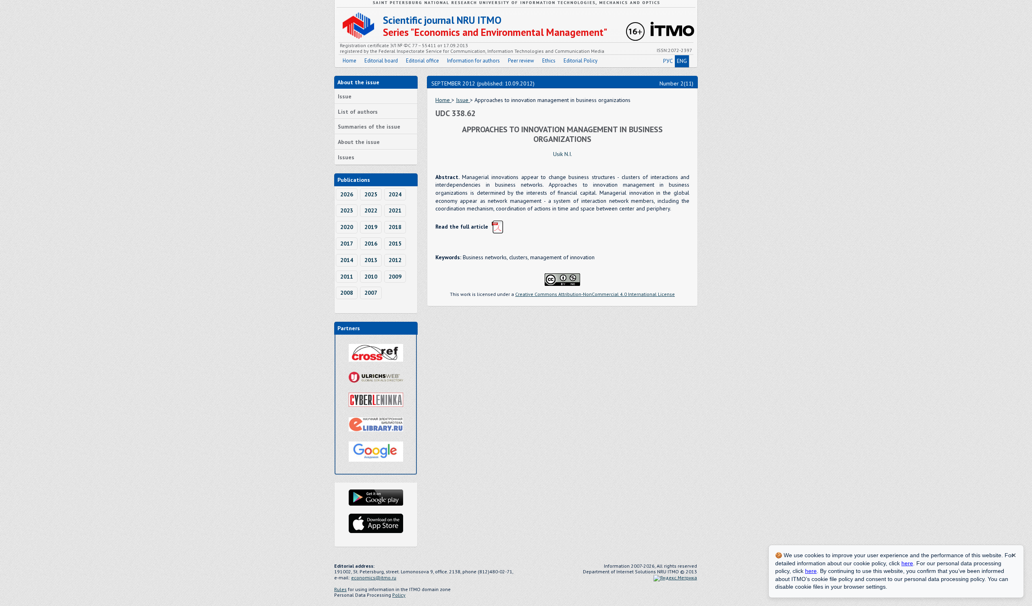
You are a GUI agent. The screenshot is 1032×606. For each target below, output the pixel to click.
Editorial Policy (580, 60)
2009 (395, 276)
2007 (370, 292)
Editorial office (422, 60)
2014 (346, 260)
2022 (370, 210)
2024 (395, 194)
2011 (346, 276)
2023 (346, 210)
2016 (370, 243)
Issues (346, 157)
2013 (370, 260)
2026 (346, 194)
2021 (395, 210)
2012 (395, 260)
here (907, 563)
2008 (346, 292)
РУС (668, 61)
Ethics (549, 60)
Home (349, 60)
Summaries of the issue (369, 126)
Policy (399, 595)
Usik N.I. (562, 154)
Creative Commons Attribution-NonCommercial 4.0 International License (595, 294)
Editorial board (381, 60)
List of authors (358, 111)
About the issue (359, 142)
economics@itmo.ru (373, 578)
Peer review (521, 60)
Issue (345, 96)
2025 (370, 194)
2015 (395, 243)
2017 (346, 243)
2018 (395, 227)
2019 (370, 227)
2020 (346, 227)
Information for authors (473, 60)
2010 (370, 276)
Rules (340, 589)
